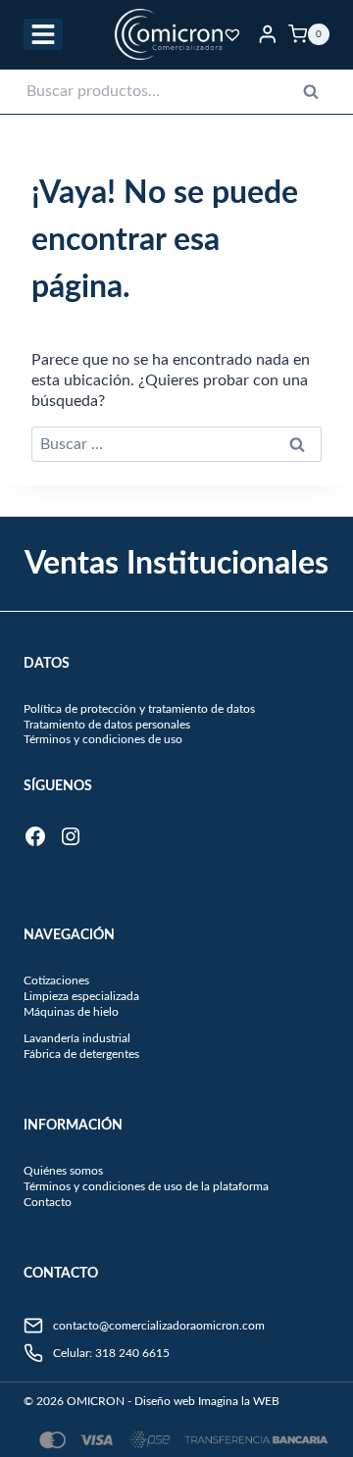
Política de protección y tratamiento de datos (139, 709)
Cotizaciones (56, 980)
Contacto (48, 1202)
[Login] (267, 34)
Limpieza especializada (81, 996)
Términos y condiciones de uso (103, 739)
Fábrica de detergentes (81, 1054)
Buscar (316, 96)
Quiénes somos (63, 1171)
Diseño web (164, 1401)
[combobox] (176, 92)
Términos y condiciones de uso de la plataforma (146, 1186)
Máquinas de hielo (71, 1012)
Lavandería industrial (77, 1038)
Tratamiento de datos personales (107, 724)
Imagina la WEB (238, 1401)
